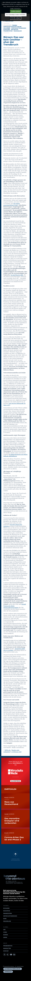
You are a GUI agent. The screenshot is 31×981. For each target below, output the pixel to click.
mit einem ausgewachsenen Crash (11, 204)
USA (4, 929)
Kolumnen (6, 28)
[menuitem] (12, 969)
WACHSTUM (6, 910)
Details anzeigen (15, 18)
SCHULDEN (6, 908)
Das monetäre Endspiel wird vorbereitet (12, 820)
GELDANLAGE (7, 921)
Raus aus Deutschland (11, 803)
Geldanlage (18, 31)
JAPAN (5, 937)
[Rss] (8, 954)
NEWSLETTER (7, 948)
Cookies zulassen (15, 11)
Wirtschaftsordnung (18, 28)
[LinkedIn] (14, 954)
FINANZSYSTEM (7, 913)
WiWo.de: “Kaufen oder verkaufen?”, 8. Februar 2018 (12, 751)
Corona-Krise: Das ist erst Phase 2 (14, 838)
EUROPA (5, 934)
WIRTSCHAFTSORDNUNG (10, 916)
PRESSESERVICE (7, 945)
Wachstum (14, 29)
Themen (14, 25)
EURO (4, 918)
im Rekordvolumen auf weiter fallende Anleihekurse (15, 455)
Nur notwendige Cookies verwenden (15, 14)
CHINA (5, 932)
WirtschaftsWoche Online (12, 26)
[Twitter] (4, 954)
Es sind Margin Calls (17, 275)
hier (22, 900)
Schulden (6, 29)
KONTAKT (6, 951)
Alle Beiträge (15, 781)
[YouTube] (11, 954)
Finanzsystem (7, 31)
